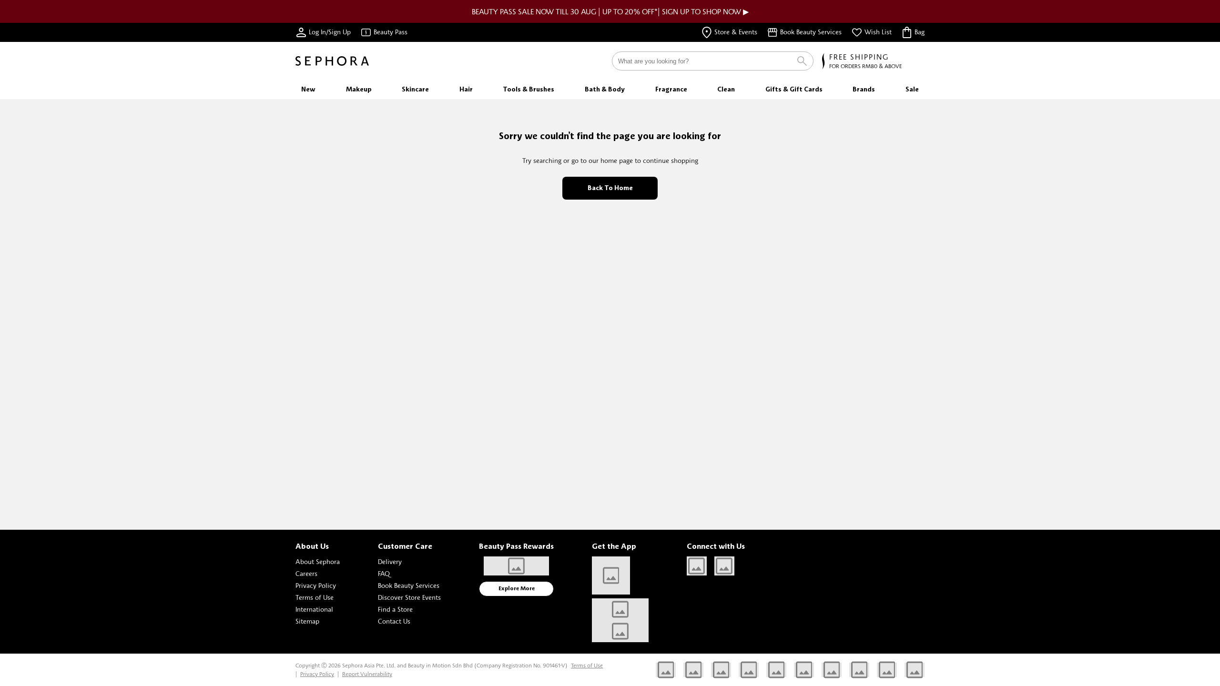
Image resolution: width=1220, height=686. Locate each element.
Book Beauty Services (408, 585)
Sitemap (307, 621)
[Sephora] (332, 61)
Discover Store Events (409, 597)
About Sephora (317, 561)
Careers (306, 573)
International (314, 609)
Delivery (390, 561)
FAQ (384, 573)
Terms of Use (314, 597)
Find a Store (395, 609)
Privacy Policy (315, 585)
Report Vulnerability (367, 673)
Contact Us (394, 621)
